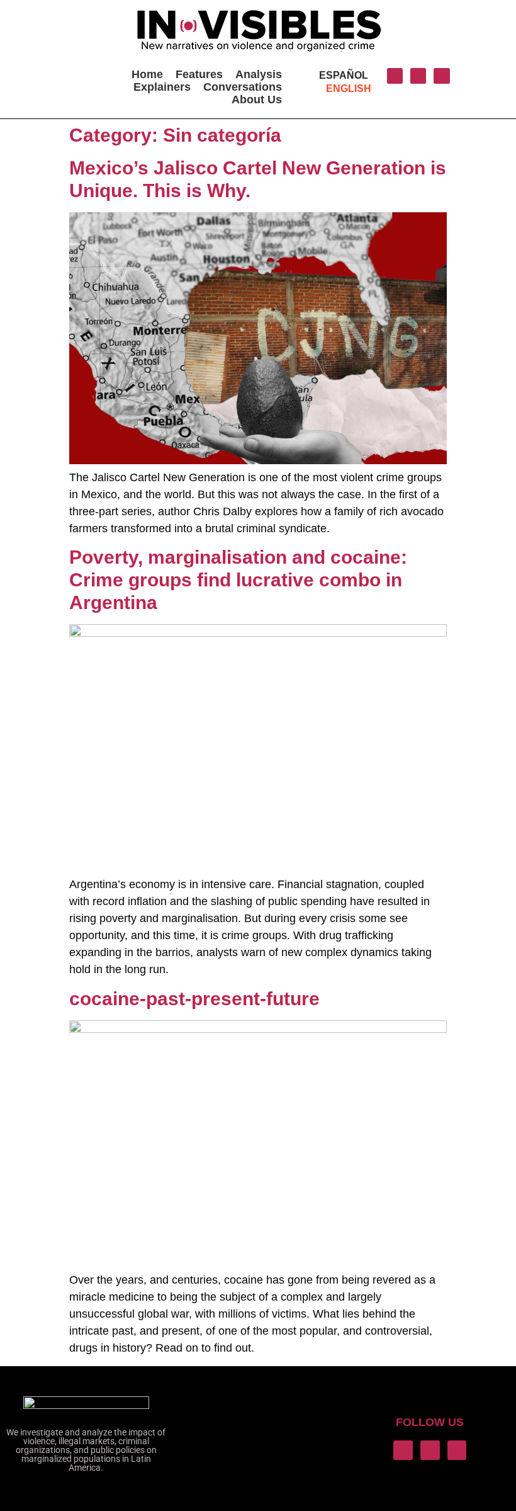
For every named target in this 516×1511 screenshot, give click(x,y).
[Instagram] (418, 76)
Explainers (162, 87)
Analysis (258, 74)
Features (199, 74)
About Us (257, 99)
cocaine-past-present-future (194, 998)
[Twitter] (395, 76)
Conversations (242, 87)
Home (147, 74)
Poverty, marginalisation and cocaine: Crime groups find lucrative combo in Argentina (238, 580)
